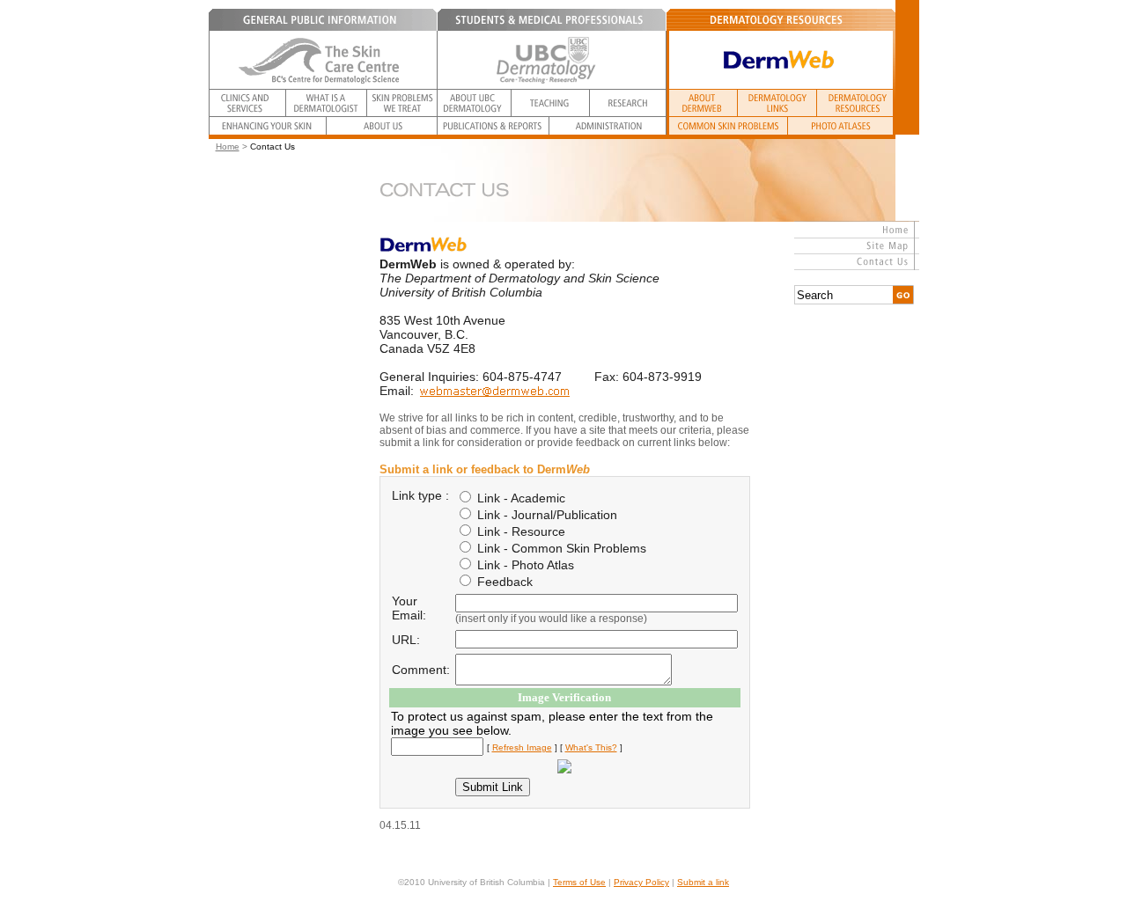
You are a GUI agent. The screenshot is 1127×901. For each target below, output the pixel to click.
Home (227, 146)
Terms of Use (579, 882)
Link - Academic (519, 498)
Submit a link (703, 882)
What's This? (591, 747)
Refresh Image (522, 747)
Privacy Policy (641, 882)
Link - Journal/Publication (545, 515)
